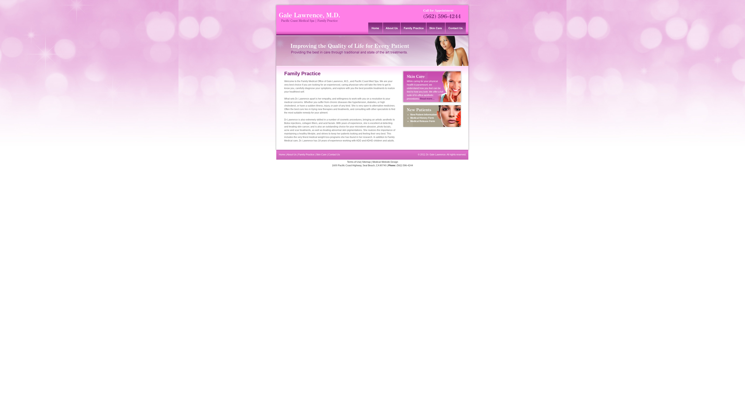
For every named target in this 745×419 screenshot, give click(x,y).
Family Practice (306, 154)
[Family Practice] (413, 28)
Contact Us (334, 154)
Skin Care (321, 154)
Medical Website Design (385, 162)
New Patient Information (423, 114)
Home (282, 154)
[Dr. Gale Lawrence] (309, 33)
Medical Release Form (422, 121)
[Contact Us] (455, 28)
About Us (292, 154)
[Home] (375, 28)
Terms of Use (354, 162)
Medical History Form (422, 118)
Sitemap (366, 162)
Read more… (427, 98)
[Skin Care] (435, 28)
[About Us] (392, 28)
